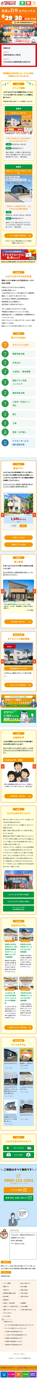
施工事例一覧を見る (18, 621)
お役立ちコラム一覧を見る (18, 1027)
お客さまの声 (24, 1296)
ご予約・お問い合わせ (26, 1310)
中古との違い (24, 1293)
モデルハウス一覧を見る (18, 685)
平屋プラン (6, 1290)
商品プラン (6, 1286)
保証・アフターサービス (9, 1310)
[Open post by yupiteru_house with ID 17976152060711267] (10, 1106)
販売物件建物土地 (32, 1374)
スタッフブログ (18, 1148)
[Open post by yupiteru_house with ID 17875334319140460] (26, 1078)
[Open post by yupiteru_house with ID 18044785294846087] (26, 1106)
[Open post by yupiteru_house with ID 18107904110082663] (10, 1055)
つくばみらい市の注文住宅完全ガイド (16, 1335)
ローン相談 (11, 1374)
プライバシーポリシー (19, 1354)
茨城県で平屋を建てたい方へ (13, 1341)
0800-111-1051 (18, 1179)
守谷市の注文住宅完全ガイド (13, 1331)
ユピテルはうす (14, 1230)
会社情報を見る (19, 908)
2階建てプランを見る (18, 544)
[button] (18, 41)
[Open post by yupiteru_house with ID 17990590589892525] (26, 1055)
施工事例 (5, 1296)
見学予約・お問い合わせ (16, 1197)
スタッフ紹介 (18, 1155)
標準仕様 (5, 1300)
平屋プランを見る (18, 537)
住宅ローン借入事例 (9, 1303)
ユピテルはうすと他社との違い (18, 901)
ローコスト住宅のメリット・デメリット (15, 1328)
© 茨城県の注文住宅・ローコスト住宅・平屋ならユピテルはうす (18, 1368)
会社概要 (23, 1303)
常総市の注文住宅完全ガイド (13, 1345)
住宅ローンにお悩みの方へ (10, 1306)
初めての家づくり (25, 1283)
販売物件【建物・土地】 (9, 1293)
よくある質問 (24, 1306)
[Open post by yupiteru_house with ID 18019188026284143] (10, 1078)
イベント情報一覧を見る (18, 235)
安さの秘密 (24, 1286)
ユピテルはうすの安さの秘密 (18, 894)
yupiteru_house (10, 1050)
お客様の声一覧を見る (17, 796)
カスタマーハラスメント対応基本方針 (19, 1358)
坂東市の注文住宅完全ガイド (13, 1338)
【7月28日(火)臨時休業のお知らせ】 (17, 61)
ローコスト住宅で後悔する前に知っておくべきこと (19, 1325)
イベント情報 (16, 1189)
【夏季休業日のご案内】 (12, 54)
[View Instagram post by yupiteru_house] (16, 1060)
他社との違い (24, 1290)
